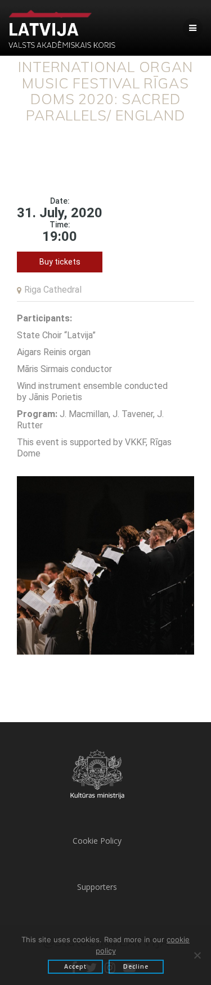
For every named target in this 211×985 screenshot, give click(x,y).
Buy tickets (59, 261)
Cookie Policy (97, 840)
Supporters (97, 886)
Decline (136, 966)
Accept (75, 966)
